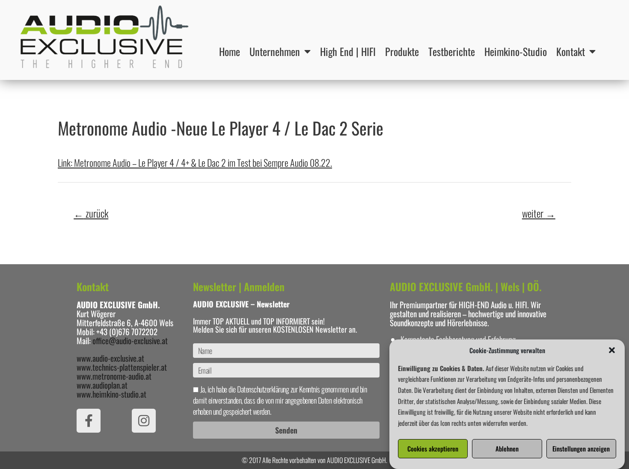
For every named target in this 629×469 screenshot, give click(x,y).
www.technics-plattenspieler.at (122, 367)
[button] (612, 350)
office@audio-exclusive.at (130, 340)
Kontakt (570, 51)
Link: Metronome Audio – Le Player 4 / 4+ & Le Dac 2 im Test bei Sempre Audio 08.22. (195, 162)
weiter (538, 213)
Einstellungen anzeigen (581, 449)
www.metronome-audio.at (114, 376)
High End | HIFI (348, 51)
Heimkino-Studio (515, 51)
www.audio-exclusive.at (110, 358)
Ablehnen (507, 449)
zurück (91, 213)
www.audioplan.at (102, 385)
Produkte (402, 51)
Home (229, 51)
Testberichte (451, 51)
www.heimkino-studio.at (111, 394)
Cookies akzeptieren (432, 449)
